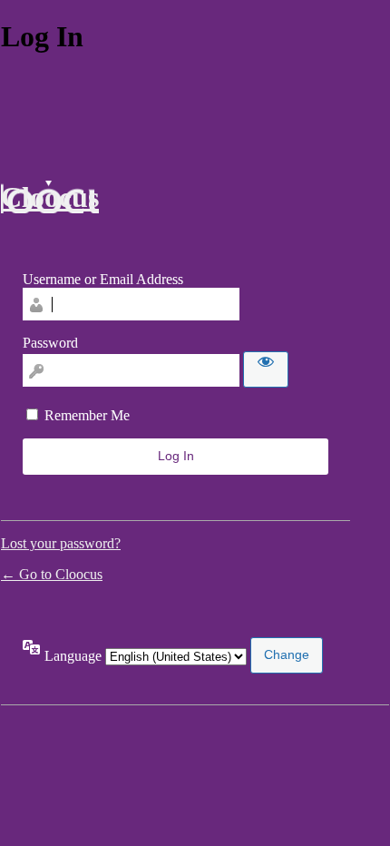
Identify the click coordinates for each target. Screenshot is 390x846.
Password (50, 342)
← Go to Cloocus (51, 574)
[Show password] (265, 369)
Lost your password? (61, 543)
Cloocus (50, 197)
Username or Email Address (103, 279)
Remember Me (87, 415)
